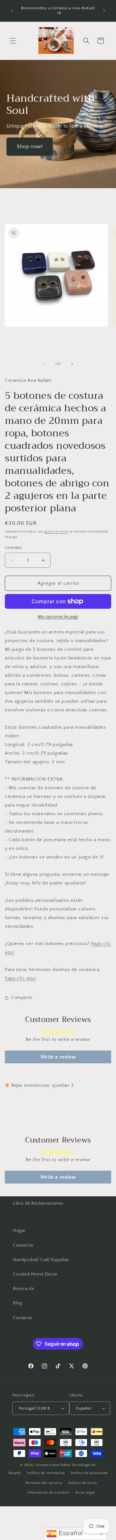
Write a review (58, 1057)
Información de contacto (48, 1492)
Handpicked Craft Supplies (41, 1259)
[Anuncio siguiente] (104, 11)
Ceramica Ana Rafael (53, 1465)
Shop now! (30, 146)
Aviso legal (85, 1492)
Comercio (23, 1245)
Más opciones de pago (58, 617)
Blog (17, 1303)
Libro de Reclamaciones (38, 1203)
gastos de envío (56, 531)
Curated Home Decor (35, 1274)
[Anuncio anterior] (12, 11)
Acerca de (23, 1288)
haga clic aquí (20, 978)
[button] (13, 41)
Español (70, 1533)
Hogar (19, 1230)
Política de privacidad (89, 1473)
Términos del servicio (44, 1483)
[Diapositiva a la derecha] (72, 364)
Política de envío (82, 1483)
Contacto (22, 1317)
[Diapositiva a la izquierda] (44, 364)
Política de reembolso (46, 1473)
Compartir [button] (22, 997)
